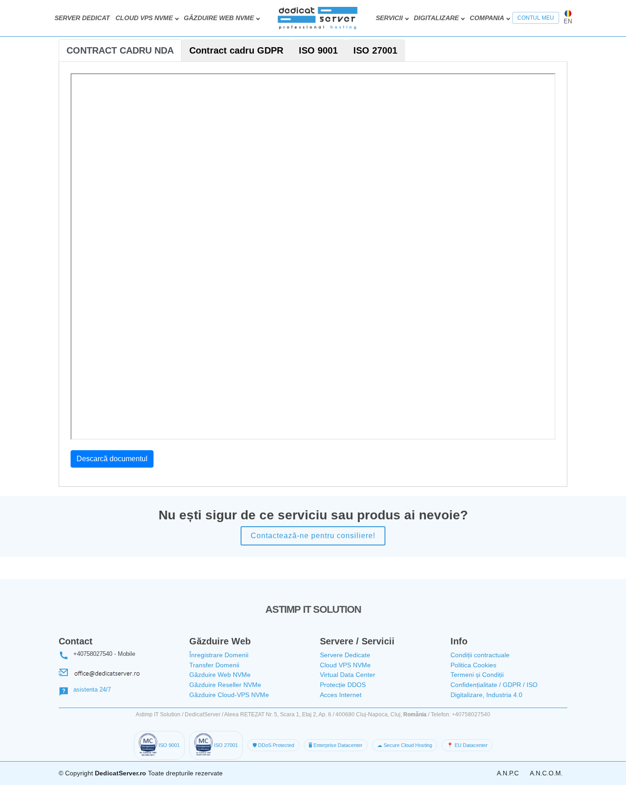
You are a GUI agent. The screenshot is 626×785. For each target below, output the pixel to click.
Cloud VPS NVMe (345, 665)
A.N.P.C (508, 773)
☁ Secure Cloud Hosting (404, 745)
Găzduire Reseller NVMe (225, 684)
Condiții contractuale (480, 655)
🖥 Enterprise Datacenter (335, 745)
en (568, 21)
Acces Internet (341, 694)
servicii (389, 18)
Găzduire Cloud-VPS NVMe (229, 694)
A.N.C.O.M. (546, 773)
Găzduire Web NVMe (220, 674)
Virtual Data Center (347, 674)
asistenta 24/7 (92, 689)
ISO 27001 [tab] (375, 50)
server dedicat (82, 18)
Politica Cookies (473, 665)
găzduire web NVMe (219, 18)
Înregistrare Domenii (218, 655)
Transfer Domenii (214, 665)
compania (487, 18)
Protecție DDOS (343, 684)
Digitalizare (436, 18)
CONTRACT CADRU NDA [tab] (120, 50)
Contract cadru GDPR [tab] (236, 50)
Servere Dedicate (345, 655)
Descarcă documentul (112, 459)
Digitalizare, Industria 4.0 (486, 694)
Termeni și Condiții (477, 674)
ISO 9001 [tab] (318, 50)
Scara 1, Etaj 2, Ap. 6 (305, 714)
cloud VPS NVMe (144, 18)
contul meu (535, 18)
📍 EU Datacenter (467, 745)
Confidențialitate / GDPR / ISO (494, 684)
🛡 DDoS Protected (273, 745)
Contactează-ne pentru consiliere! (313, 536)
